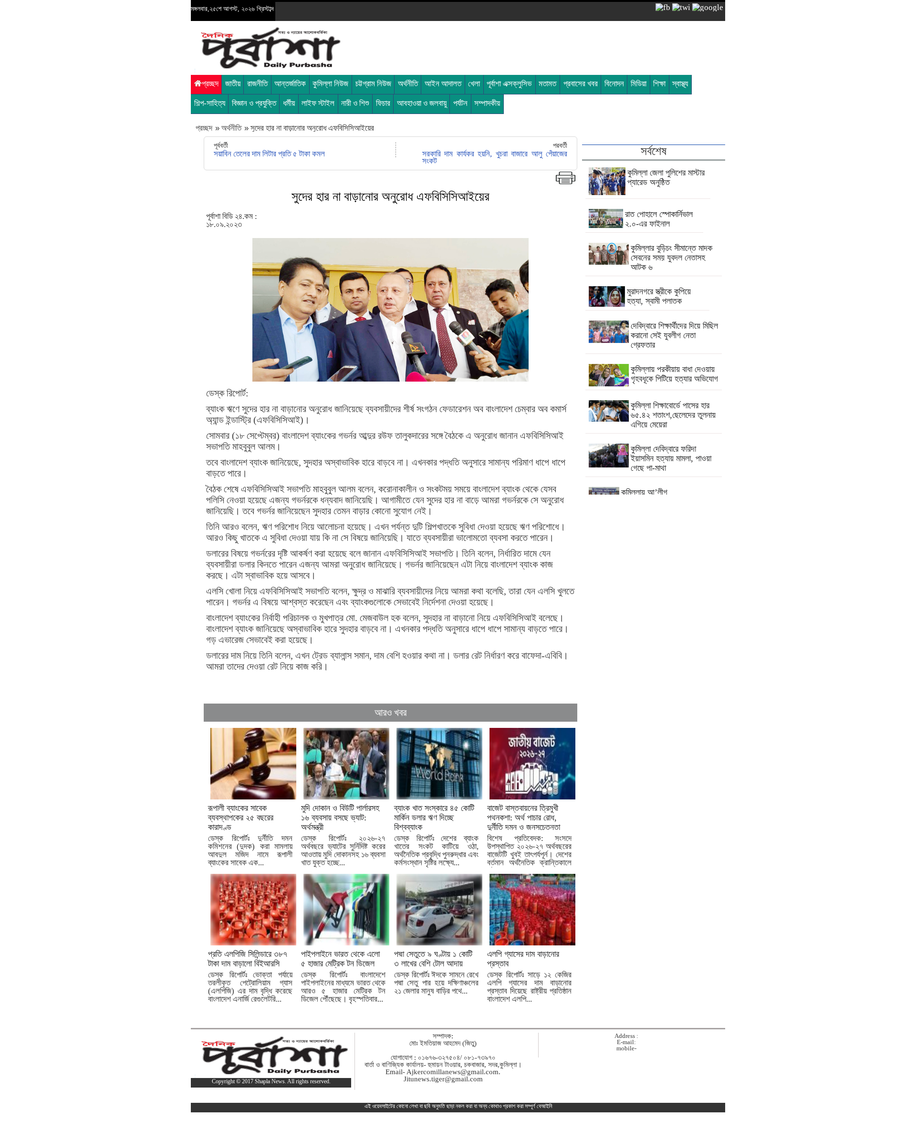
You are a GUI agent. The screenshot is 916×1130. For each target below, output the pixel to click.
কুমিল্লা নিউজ (330, 83)
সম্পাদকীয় (487, 103)
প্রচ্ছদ (210, 83)
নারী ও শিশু (355, 103)
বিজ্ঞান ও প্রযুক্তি (254, 103)
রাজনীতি (257, 83)
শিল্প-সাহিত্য (209, 103)
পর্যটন (460, 103)
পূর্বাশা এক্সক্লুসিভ (509, 83)
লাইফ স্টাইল (318, 103)
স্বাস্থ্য (680, 83)
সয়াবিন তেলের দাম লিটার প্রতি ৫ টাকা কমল (269, 153)
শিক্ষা (659, 83)
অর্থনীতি (408, 83)
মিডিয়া (638, 83)
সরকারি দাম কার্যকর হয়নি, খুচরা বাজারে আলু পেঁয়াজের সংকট (494, 157)
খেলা (474, 83)
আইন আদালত (443, 83)
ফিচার (383, 103)
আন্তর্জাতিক (290, 83)
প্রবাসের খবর (580, 83)
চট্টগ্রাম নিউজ (373, 83)
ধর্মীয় (289, 103)
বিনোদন (614, 83)
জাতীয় (232, 83)
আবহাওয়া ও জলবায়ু (422, 103)
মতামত (547, 83)
